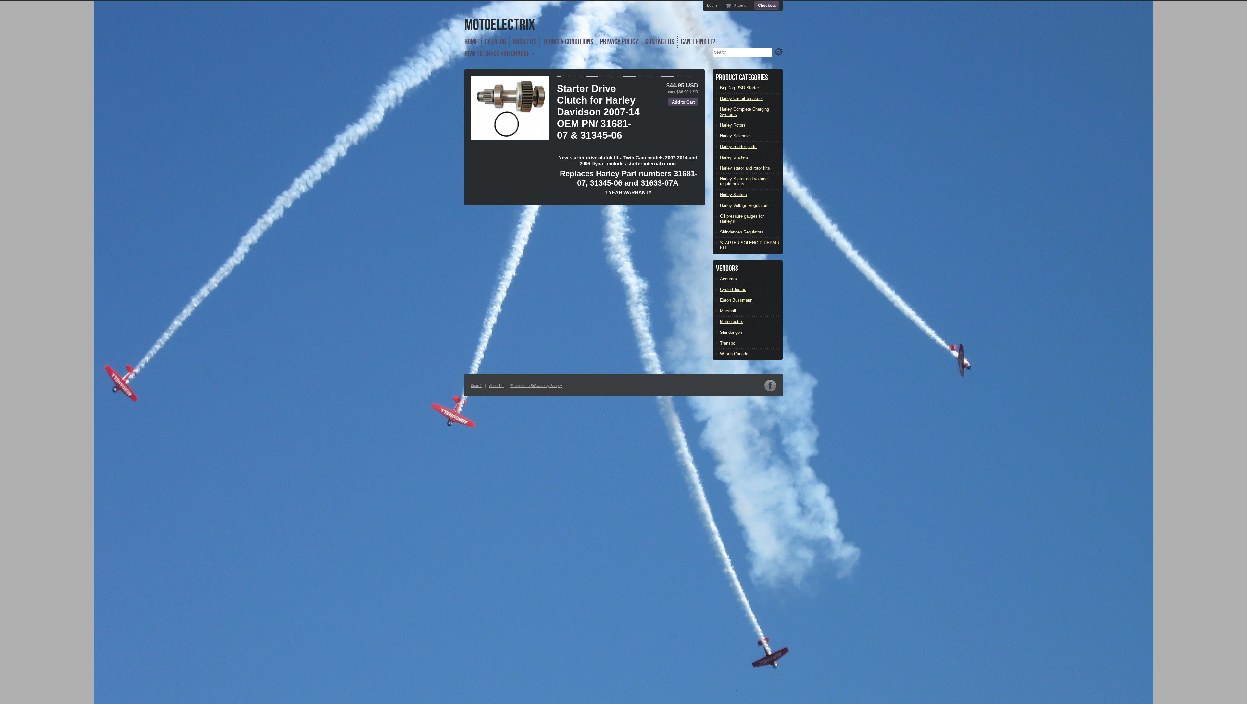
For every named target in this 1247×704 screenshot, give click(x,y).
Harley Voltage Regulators (744, 205)
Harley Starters (734, 157)
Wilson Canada (734, 353)
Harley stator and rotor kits (745, 168)
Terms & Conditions (568, 41)
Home (471, 41)
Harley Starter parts (738, 146)
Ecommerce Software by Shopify (536, 386)
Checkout (767, 5)
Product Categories (742, 77)
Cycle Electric (733, 289)
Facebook (770, 385)
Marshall (728, 310)
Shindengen (731, 332)
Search (476, 386)
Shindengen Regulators (741, 232)
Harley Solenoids (736, 135)
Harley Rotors (733, 125)
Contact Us (659, 41)
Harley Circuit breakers (741, 98)
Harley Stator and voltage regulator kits (744, 181)
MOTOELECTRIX (499, 25)
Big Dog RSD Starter (739, 87)
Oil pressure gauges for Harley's (742, 219)
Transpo (727, 343)
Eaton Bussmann (736, 300)
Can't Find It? (698, 41)
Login (712, 5)
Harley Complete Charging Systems (744, 112)
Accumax (729, 278)
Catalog (495, 41)
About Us (524, 41)
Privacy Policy (619, 41)
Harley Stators (733, 194)
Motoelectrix (731, 321)
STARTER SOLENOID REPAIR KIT (749, 245)
